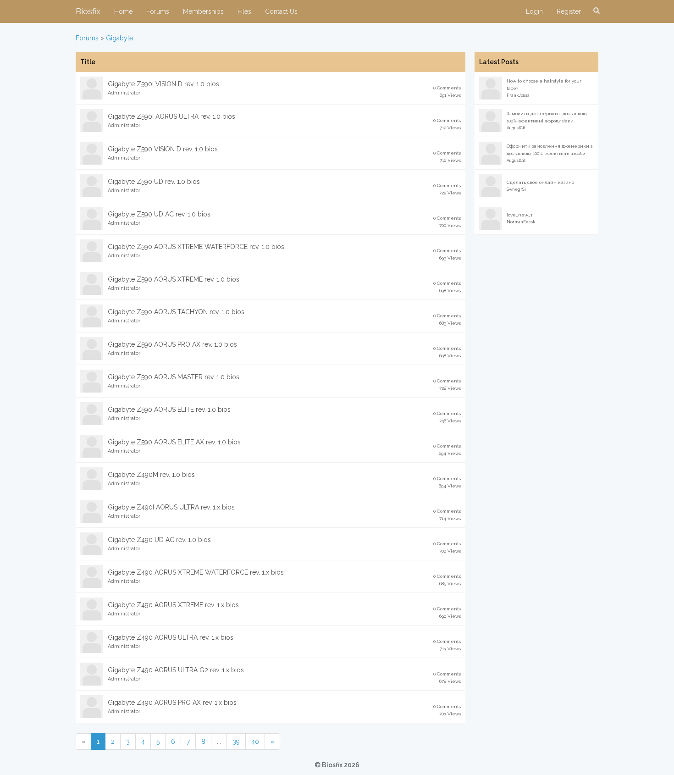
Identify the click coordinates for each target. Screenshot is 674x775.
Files (244, 11)
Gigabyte (119, 38)
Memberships (203, 11)
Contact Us (281, 11)
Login (534, 11)
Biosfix (88, 11)
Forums (157, 11)
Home (123, 11)
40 (255, 741)
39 (236, 741)
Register (569, 11)
